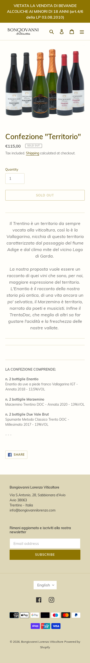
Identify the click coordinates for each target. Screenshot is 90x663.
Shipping (32, 153)
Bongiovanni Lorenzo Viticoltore (42, 641)
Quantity (11, 169)
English (43, 585)
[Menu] (82, 31)
